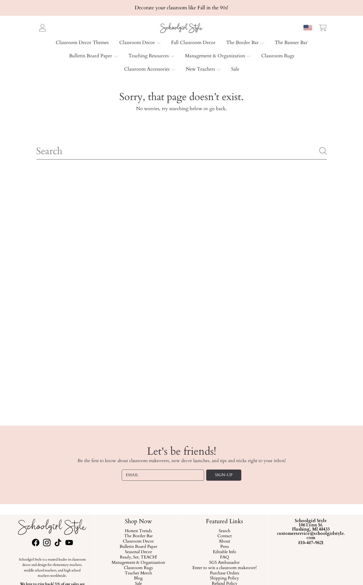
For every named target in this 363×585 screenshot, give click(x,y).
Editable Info (224, 552)
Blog (138, 578)
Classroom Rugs (138, 567)
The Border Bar (243, 42)
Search (224, 531)
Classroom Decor (137, 42)
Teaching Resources (149, 56)
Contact (224, 536)
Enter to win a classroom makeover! (224, 567)
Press (224, 546)
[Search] (323, 151)
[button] (322, 27)
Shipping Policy (224, 578)
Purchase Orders (224, 573)
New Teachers (201, 69)
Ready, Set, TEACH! (138, 557)
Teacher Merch (138, 573)
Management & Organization (215, 56)
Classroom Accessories (147, 69)
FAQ (224, 557)
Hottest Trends (138, 531)
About (224, 541)
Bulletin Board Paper (91, 56)
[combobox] (181, 151)
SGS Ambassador (224, 562)
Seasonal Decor (138, 552)
